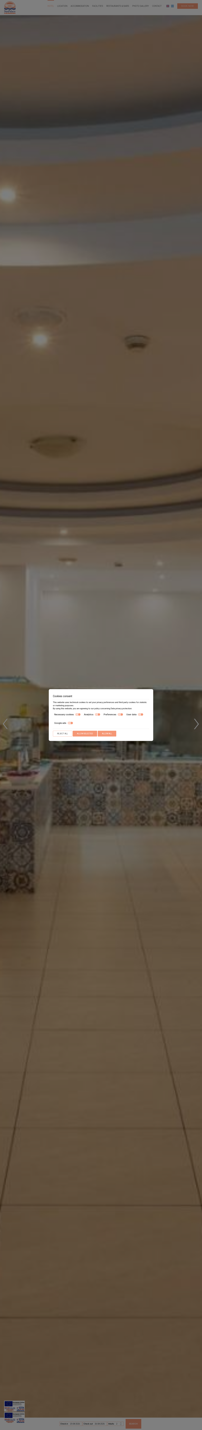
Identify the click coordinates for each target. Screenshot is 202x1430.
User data (131, 714)
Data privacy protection (121, 708)
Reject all (62, 733)
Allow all (107, 733)
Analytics (88, 714)
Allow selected (85, 733)
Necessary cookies (64, 714)
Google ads (60, 723)
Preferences (110, 714)
